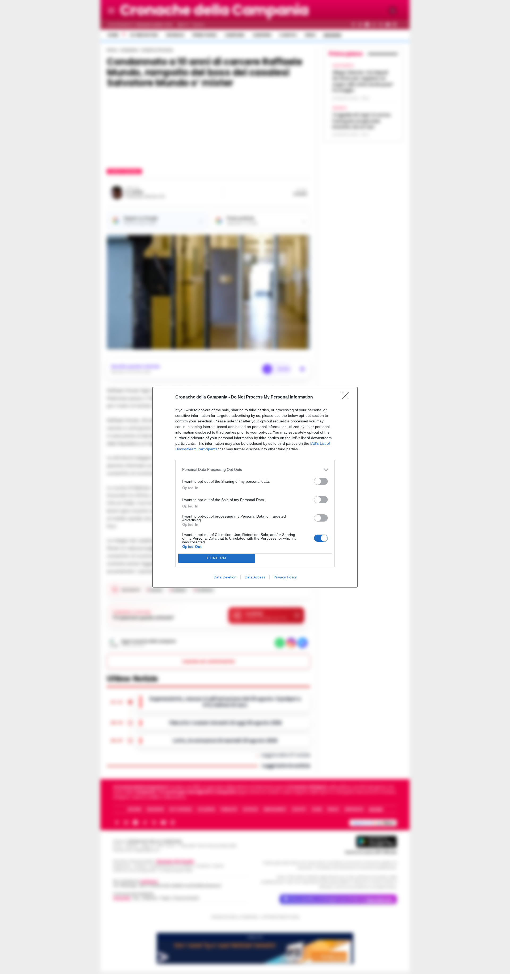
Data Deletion (225, 577)
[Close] (347, 397)
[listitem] (255, 469)
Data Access (255, 577)
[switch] (321, 481)
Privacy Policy (285, 577)
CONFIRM (217, 558)
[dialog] (255, 487)
